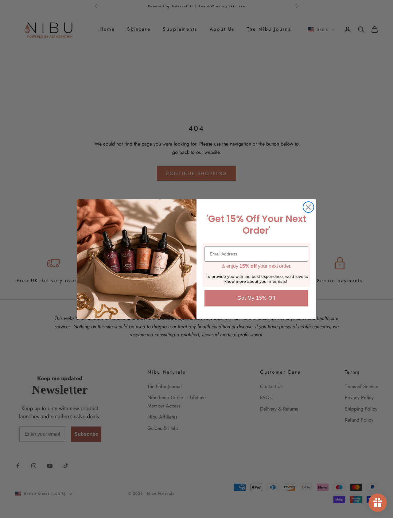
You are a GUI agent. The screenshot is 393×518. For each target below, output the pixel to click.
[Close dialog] (308, 207)
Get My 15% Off (256, 298)
